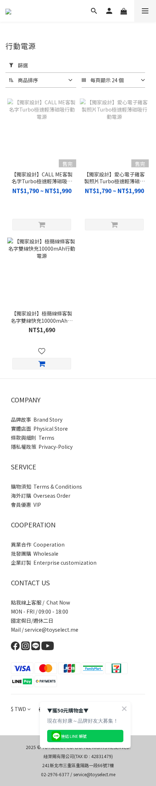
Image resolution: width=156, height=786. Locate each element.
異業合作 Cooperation (38, 544)
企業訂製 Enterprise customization (54, 562)
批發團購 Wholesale (34, 553)
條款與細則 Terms (32, 437)
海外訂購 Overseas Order (40, 495)
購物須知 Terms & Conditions (46, 486)
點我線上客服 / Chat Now (40, 602)
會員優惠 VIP (26, 504)
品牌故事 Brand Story (36, 419)
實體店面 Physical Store (39, 428)
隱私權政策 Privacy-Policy (42, 446)
